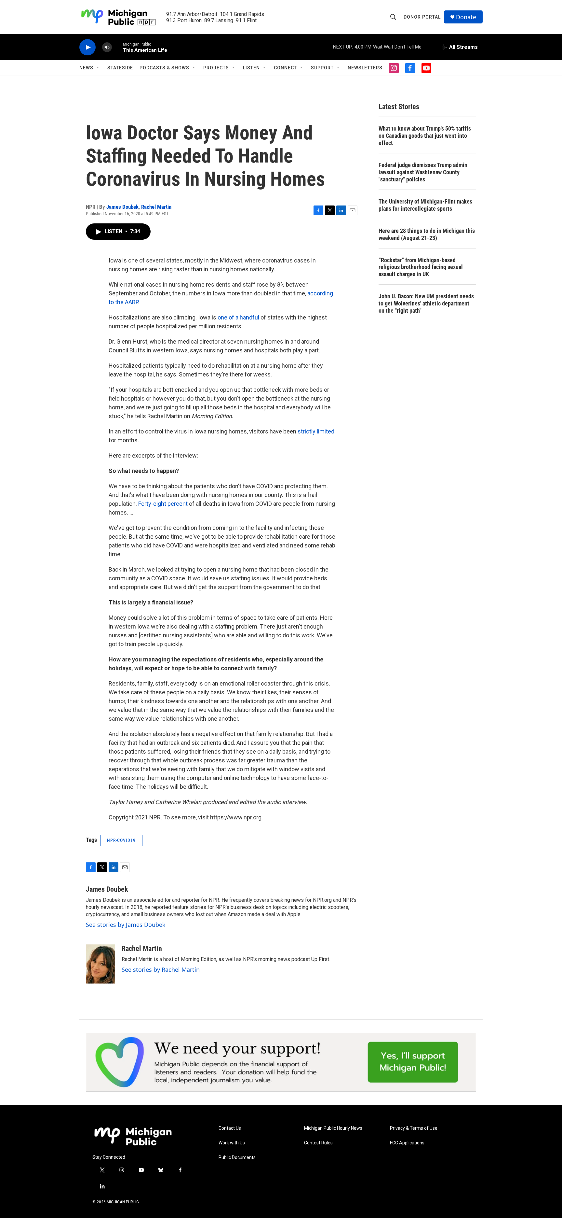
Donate (466, 17)
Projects (216, 67)
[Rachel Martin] (100, 964)
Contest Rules (318, 1142)
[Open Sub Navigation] (98, 67)
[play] (87, 47)
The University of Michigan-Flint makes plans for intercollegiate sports (425, 205)
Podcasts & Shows (164, 67)
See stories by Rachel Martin (161, 969)
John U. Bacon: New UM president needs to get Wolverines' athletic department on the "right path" (426, 303)
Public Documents (237, 1157)
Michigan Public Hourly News (333, 1128)
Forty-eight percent (163, 503)
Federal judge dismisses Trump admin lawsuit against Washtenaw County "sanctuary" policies (423, 172)
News (86, 67)
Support (322, 67)
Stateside (120, 67)
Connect (285, 67)
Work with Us (232, 1142)
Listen (251, 67)
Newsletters (365, 67)
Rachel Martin (156, 207)
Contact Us (230, 1128)
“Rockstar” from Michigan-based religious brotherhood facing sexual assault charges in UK (421, 267)
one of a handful (238, 317)
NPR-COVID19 (121, 840)
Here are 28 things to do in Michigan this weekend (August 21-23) (427, 234)
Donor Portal (422, 17)
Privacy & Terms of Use (413, 1128)
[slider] (117, 47)
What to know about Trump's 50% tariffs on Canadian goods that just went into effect (425, 135)
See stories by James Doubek (126, 924)
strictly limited (316, 431)
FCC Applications (407, 1142)
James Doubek (122, 207)
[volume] (107, 47)
